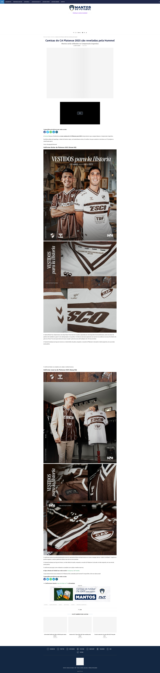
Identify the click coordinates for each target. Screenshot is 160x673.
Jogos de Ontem (46, 1)
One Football (66, 604)
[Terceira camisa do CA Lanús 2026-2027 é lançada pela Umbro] (105, 624)
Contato (63, 1)
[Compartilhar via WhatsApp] (50, 132)
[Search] (159, 2)
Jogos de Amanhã (55, 1)
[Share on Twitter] (79, 609)
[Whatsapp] (80, 32)
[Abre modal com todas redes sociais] (56, 132)
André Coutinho (77, 45)
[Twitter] (75, 32)
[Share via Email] (80, 609)
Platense (72, 604)
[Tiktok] (86, 32)
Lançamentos (8, 1)
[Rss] (84, 32)
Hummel (60, 604)
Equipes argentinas (53, 604)
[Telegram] (82, 32)
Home (2, 1)
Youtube (77, 570)
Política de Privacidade (92, 667)
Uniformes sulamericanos (81, 604)
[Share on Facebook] (78, 609)
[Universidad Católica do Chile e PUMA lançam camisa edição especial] (55, 624)
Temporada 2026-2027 (17, 1)
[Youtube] (78, 32)
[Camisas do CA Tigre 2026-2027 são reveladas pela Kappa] (80, 624)
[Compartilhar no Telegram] (53, 132)
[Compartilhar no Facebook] (44, 132)
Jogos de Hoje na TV (36, 1)
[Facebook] (73, 32)
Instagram (70, 570)
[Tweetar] (47, 132)
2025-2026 (45, 604)
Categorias (26, 1)
